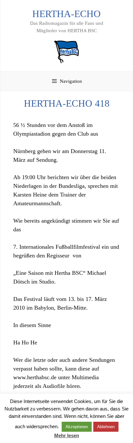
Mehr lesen (66, 435)
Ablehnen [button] (106, 426)
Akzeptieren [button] (77, 426)
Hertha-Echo (66, 13)
